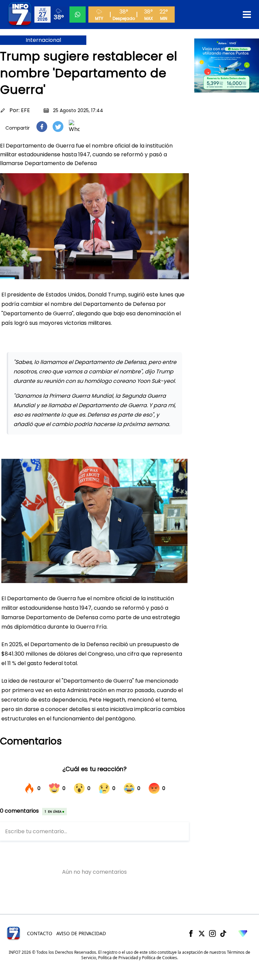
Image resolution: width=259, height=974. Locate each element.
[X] (201, 933)
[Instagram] (212, 933)
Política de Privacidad (118, 957)
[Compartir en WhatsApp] (74, 126)
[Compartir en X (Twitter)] (58, 126)
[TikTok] (223, 933)
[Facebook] (191, 933)
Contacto (39, 933)
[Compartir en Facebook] (41, 126)
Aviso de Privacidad (81, 933)
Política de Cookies (159, 957)
